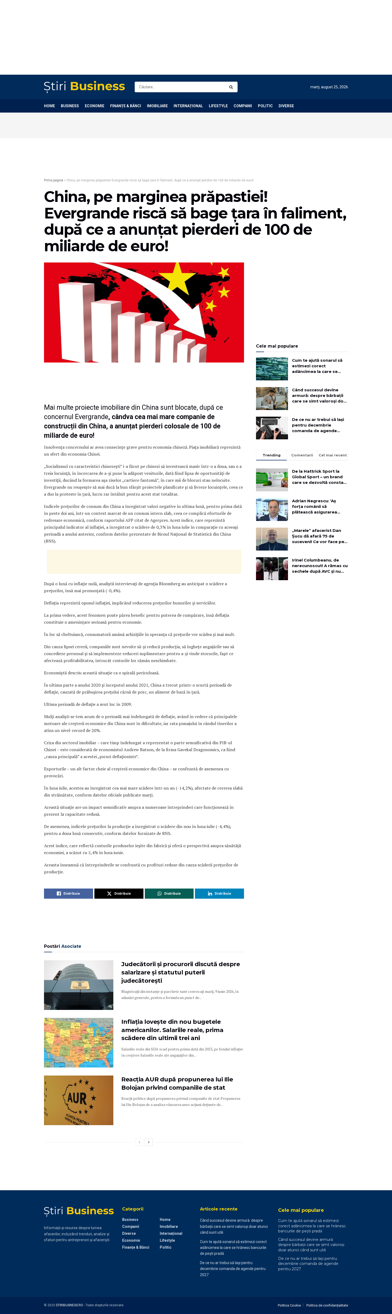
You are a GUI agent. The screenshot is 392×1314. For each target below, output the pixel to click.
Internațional (188, 106)
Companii (243, 106)
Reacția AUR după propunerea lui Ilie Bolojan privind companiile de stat (177, 1083)
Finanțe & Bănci (125, 106)
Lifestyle (218, 106)
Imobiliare (157, 106)
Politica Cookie (289, 1305)
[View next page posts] (149, 1142)
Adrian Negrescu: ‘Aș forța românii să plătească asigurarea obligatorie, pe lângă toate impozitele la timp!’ (319, 506)
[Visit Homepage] (84, 87)
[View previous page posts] (139, 1142)
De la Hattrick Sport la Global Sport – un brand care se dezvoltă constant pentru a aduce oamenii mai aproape (320, 477)
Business (70, 106)
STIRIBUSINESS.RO (69, 1305)
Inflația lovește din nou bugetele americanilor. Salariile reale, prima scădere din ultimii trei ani (172, 1030)
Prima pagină (53, 180)
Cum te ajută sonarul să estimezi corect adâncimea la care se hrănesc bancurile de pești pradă (317, 366)
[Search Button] (232, 87)
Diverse (286, 106)
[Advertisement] (160, 37)
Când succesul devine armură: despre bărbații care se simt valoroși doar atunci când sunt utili (320, 395)
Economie (94, 106)
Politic (265, 106)
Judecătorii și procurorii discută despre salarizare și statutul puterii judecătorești (180, 972)
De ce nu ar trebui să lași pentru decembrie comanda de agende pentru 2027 (318, 425)
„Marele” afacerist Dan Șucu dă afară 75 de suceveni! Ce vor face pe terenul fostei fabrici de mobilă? (318, 536)
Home (49, 106)
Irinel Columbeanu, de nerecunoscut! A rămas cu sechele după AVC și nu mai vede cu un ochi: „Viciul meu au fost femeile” (320, 566)
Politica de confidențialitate (327, 1305)
